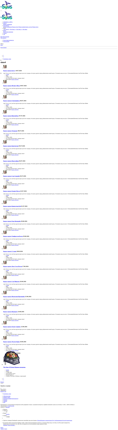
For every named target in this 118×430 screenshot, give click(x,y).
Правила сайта (6, 397)
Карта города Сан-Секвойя (11, 176)
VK (4, 34)
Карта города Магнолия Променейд (14, 296)
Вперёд (2, 382)
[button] (4, 28)
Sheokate (8, 407)
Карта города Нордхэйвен (11, 161)
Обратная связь (6, 396)
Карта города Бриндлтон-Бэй (12, 206)
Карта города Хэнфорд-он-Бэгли (13, 236)
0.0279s (7, 414)
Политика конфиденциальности (10, 398)
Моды (4, 30)
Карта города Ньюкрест (10, 311)
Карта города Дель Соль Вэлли (12, 266)
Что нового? (6, 25)
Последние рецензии (8, 31)
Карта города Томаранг (10, 131)
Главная (5, 401)
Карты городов (14, 79)
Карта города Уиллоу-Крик (11, 341)
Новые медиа (15, 27)
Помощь (5, 399)
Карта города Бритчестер (10, 146)
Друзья (4, 33)
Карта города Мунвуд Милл (11, 85)
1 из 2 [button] (2, 383)
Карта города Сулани (9, 251)
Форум (4, 23)
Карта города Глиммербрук (11, 100)
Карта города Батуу (9, 70)
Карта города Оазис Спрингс (12, 326)
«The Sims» (24, 29)
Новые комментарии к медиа (25, 27)
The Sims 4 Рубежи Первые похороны (14, 367)
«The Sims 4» (6, 29)
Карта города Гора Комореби (12, 221)
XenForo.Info (11, 405)
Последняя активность (8, 40)
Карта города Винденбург (11, 116)
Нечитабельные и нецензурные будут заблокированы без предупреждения (54, 420)
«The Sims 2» (19, 29)
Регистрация (6, 41)
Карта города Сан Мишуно (11, 281)
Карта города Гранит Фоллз (11, 191)
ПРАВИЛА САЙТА (8, 22)
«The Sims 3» (13, 29)
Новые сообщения (7, 24)
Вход (2, 45)
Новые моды (35, 27)
